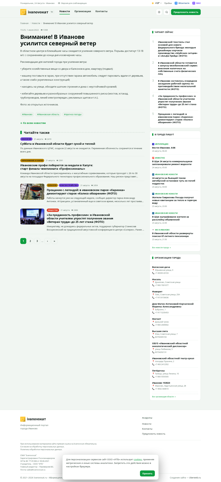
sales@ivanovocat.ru (36, 469)
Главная (24, 23)
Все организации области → (164, 397)
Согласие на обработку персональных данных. (42, 446)
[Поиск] (167, 12)
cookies (138, 459)
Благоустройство (69, 185)
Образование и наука (32, 160)
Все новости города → (161, 247)
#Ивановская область (48, 114)
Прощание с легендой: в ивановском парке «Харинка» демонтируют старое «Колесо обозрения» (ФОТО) (86, 191)
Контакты (101, 11)
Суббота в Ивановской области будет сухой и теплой (57, 144)
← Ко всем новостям (33, 123)
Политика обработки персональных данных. (41, 449)
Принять (147, 473)
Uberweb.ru (195, 477)
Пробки (168, 3)
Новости (64, 11)
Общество (53, 210)
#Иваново (27, 114)
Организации (82, 11)
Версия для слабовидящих (74, 3)
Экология (26, 139)
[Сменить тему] (159, 12)
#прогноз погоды (72, 114)
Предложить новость (153, 433)
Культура (52, 185)
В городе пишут (164, 134)
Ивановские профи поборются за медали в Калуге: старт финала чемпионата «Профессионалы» (56, 166)
